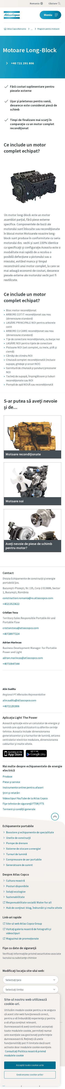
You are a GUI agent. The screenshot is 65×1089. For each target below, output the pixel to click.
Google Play (36, 753)
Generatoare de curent (19, 865)
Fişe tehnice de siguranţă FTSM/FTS (23, 803)
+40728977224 (11, 633)
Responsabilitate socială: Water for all (29, 902)
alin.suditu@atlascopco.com (19, 700)
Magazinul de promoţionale (22, 938)
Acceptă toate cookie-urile (30, 1065)
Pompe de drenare (17, 843)
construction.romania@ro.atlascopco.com (28, 598)
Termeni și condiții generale (19, 809)
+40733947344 (11, 663)
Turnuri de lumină (16, 854)
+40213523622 (11, 604)
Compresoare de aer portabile (24, 859)
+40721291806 (11, 706)
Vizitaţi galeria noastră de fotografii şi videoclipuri (28, 931)
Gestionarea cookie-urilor (29, 1074)
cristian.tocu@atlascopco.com (21, 628)
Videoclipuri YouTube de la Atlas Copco (25, 798)
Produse (7, 776)
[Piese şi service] (30, 29)
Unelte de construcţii (18, 837)
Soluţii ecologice (15, 891)
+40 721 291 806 (22, 63)
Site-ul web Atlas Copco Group (24, 923)
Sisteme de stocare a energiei (23, 848)
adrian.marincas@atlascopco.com (23, 658)
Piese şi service (11, 782)
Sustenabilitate (15, 897)
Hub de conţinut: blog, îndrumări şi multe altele (34, 907)
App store (13, 753)
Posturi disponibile (17, 886)
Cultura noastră (15, 880)
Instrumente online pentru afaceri (23, 787)
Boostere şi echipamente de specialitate (30, 832)
